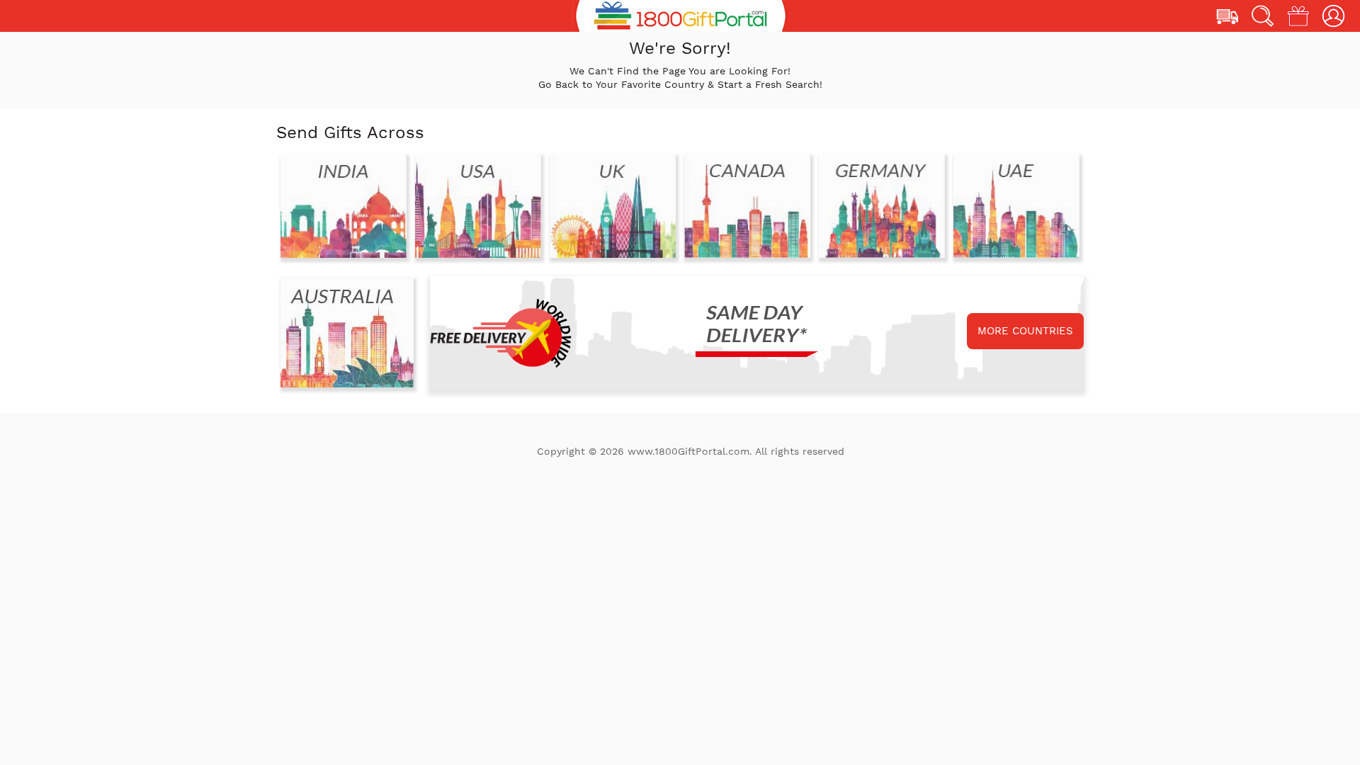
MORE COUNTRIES (1025, 330)
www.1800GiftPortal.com (688, 451)
